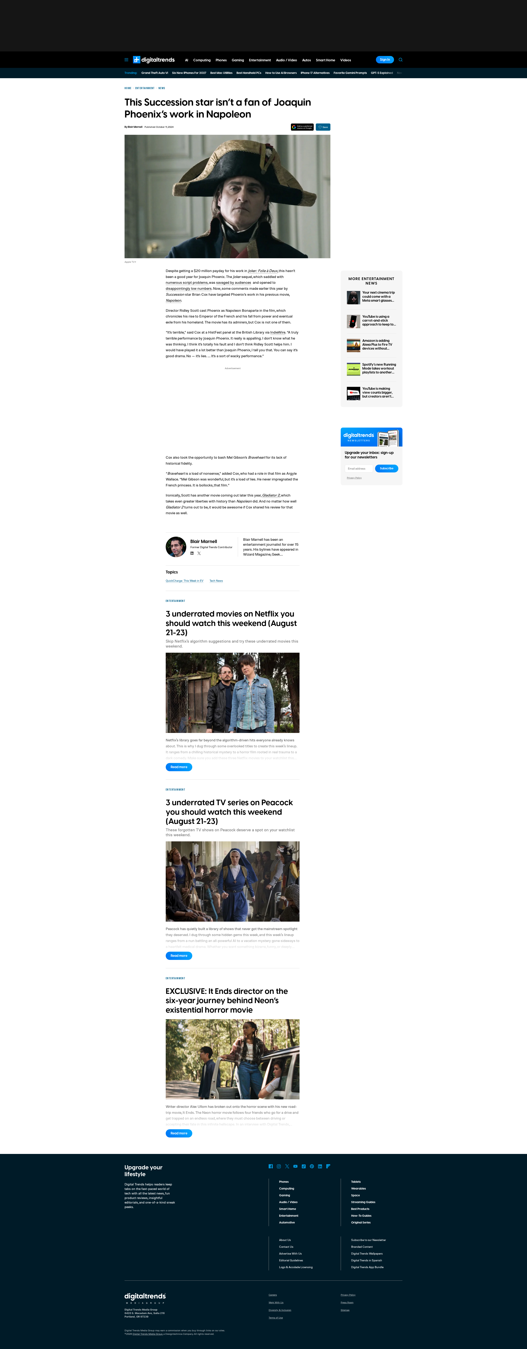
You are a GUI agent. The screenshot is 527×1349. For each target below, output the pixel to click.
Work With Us (276, 1302)
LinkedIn (320, 1166)
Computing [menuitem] (202, 60)
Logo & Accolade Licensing (296, 1267)
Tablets (356, 1182)
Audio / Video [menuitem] (286, 60)
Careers (273, 1294)
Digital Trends (146, 65)
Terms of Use (276, 1317)
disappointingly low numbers (189, 288)
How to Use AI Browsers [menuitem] (281, 73)
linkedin (192, 553)
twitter (199, 553)
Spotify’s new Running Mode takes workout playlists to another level (379, 370)
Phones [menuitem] (221, 60)
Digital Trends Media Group (148, 1333)
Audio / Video (288, 1202)
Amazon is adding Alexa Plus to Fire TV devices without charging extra (377, 346)
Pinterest (312, 1166)
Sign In (385, 59)
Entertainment (288, 1216)
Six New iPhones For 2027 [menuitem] (189, 73)
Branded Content (362, 1246)
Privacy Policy (354, 477)
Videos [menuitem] (345, 60)
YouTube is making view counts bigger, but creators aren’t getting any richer (377, 394)
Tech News (216, 580)
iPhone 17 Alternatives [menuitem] (315, 73)
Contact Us (286, 1246)
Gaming (284, 1195)
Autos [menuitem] (306, 60)
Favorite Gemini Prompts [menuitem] (350, 73)
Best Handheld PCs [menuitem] (249, 73)
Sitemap (345, 1310)
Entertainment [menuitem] (260, 60)
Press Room (347, 1302)
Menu (126, 59)
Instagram (279, 1166)
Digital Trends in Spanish (366, 1260)
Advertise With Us (290, 1253)
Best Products (360, 1209)
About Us (285, 1240)
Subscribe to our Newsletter (368, 1240)
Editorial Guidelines (291, 1260)
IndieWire (277, 332)
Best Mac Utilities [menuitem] (221, 73)
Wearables (358, 1189)
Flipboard (328, 1166)
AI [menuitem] (186, 60)
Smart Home (287, 1209)
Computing (286, 1189)
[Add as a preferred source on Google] (302, 127)
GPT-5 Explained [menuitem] (382, 73)
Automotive (287, 1223)
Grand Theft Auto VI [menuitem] (154, 73)
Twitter (287, 1166)
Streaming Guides (363, 1202)
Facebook (271, 1166)
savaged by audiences (233, 282)
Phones (284, 1182)
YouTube (295, 1166)
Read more (179, 767)
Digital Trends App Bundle (367, 1267)
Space (355, 1195)
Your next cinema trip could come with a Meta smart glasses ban (378, 298)
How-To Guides (361, 1216)
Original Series (361, 1223)
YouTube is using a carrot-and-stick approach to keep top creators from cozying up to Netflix (379, 324)
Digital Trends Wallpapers (367, 1253)
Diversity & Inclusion (280, 1310)
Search (401, 59)
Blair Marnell (135, 127)
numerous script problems (187, 282)
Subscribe (386, 468)
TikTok (304, 1166)
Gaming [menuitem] (238, 60)
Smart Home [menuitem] (325, 60)
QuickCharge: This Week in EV (184, 580)
